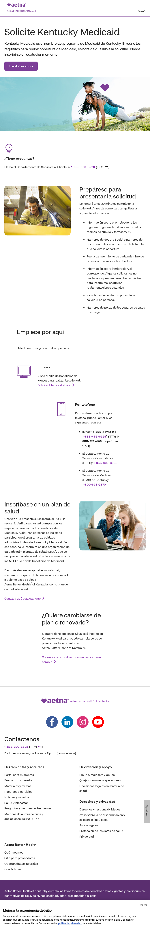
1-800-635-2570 (94, 484)
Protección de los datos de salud (101, 831)
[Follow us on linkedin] (67, 722)
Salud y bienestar (16, 803)
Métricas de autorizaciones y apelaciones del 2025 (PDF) (23, 816)
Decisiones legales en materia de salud (101, 788)
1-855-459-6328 (94, 436)
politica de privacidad (70, 923)
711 (40, 747)
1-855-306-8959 (105, 463)
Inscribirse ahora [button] (21, 66)
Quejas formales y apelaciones (100, 780)
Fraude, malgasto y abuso (97, 775)
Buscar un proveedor (18, 780)
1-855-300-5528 (83, 167)
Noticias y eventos (16, 797)
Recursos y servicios (18, 791)
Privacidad (86, 836)
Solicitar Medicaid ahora (54, 385)
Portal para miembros (19, 775)
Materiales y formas (17, 786)
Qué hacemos (13, 852)
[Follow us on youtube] (98, 722)
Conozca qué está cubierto (22, 598)
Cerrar (142, 905)
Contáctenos (12, 869)
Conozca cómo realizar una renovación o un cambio (71, 659)
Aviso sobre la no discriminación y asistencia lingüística (102, 817)
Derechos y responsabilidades (99, 809)
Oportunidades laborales (21, 863)
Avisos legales (88, 825)
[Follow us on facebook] (52, 722)
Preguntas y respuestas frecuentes (28, 808)
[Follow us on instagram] (83, 722)
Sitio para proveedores (19, 858)
